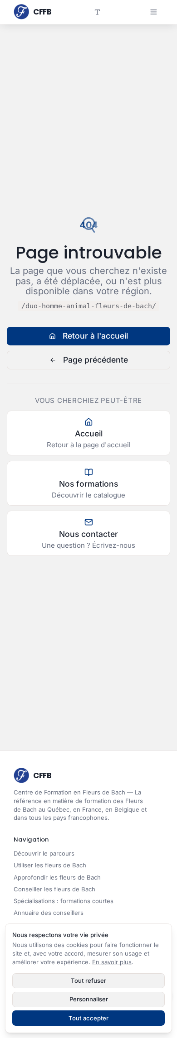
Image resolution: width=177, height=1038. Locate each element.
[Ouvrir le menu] (153, 12)
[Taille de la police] (97, 11)
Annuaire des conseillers (49, 912)
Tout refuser (88, 980)
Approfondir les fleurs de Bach (57, 877)
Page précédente (95, 359)
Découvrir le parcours (44, 853)
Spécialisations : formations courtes (63, 900)
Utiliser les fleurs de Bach (50, 865)
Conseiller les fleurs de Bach (54, 889)
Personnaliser (88, 999)
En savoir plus (112, 962)
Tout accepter (88, 1018)
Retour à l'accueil (95, 335)
